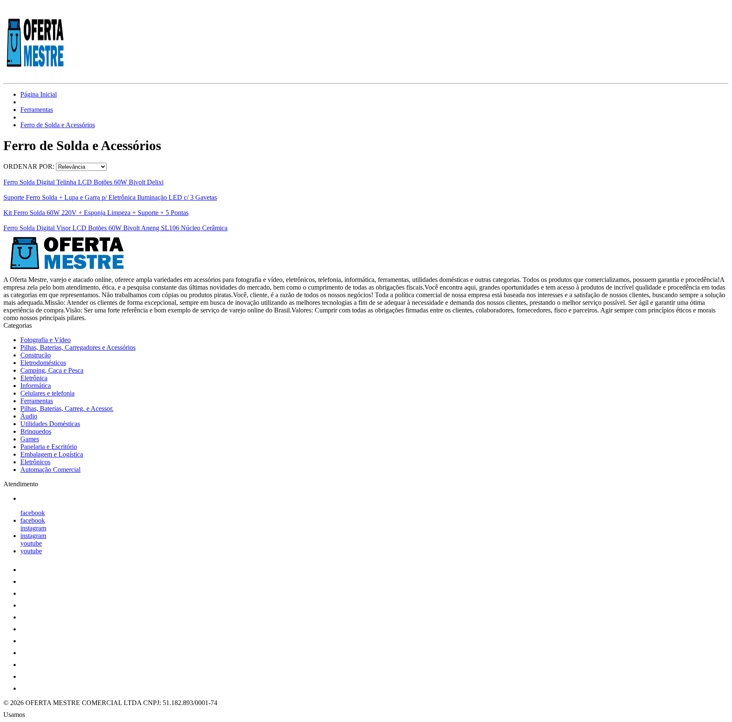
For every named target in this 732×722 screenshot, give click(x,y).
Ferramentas (36, 109)
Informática (35, 385)
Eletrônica (33, 378)
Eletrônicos (35, 462)
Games (29, 439)
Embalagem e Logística (51, 454)
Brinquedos (35, 431)
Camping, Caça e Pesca (51, 370)
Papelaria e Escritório (48, 446)
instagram (33, 528)
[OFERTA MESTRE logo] (35, 72)
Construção (35, 355)
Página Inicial (38, 94)
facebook (32, 512)
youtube (31, 543)
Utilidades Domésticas (50, 423)
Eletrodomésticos (43, 362)
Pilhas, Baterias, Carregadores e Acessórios (78, 347)
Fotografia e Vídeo (45, 339)
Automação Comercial (50, 469)
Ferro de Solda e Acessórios (57, 124)
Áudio (28, 416)
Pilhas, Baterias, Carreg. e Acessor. (67, 408)
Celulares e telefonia (47, 393)
